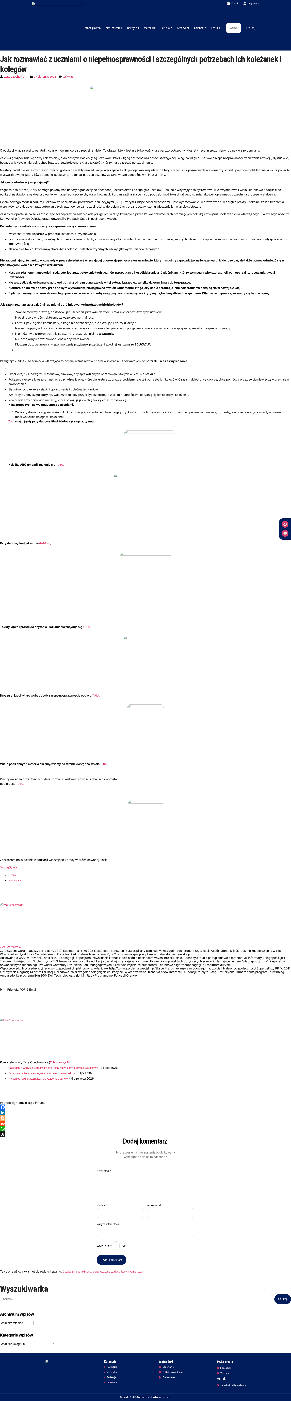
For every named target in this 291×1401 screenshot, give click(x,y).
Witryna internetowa (108, 1224)
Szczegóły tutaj (9, 867)
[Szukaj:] (233, 28)
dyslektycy (45, 543)
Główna (68, 76)
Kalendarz (200, 28)
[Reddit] (145, 1123)
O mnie (12, 875)
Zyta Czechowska (10, 946)
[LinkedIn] (145, 1112)
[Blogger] (145, 1118)
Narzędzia (133, 28)
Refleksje (166, 28)
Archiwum (183, 28)
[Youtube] (285, 533)
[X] (145, 1134)
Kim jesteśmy (114, 28)
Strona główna (92, 28)
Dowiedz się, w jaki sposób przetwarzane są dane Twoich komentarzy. (102, 1271)
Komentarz (104, 1171)
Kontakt (215, 28)
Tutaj (11, 421)
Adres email (155, 1205)
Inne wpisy (14, 880)
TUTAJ (60, 464)
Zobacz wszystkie (60, 1062)
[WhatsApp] (145, 1128)
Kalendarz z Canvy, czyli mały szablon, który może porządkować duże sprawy (53, 1067)
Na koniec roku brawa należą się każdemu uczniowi (38, 1078)
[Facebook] (285, 524)
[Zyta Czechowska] (145, 924)
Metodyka (150, 28)
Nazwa (101, 1205)
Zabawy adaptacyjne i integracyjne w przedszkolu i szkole (41, 1073)
